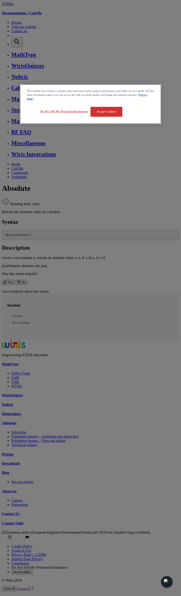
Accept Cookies (106, 111)
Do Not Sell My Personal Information (64, 111)
